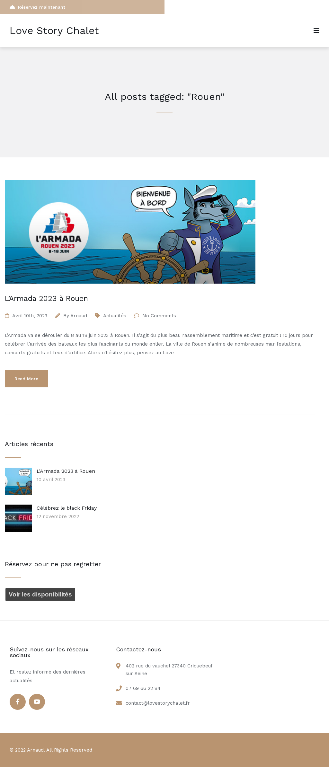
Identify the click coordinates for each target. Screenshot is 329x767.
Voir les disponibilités (40, 594)
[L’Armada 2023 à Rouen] (130, 291)
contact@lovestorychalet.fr (158, 703)
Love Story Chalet (54, 30)
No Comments (159, 316)
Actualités (114, 316)
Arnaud (78, 316)
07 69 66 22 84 (143, 688)
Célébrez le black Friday (67, 508)
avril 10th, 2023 (29, 316)
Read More (26, 378)
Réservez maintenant (41, 7)
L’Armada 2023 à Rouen (46, 298)
